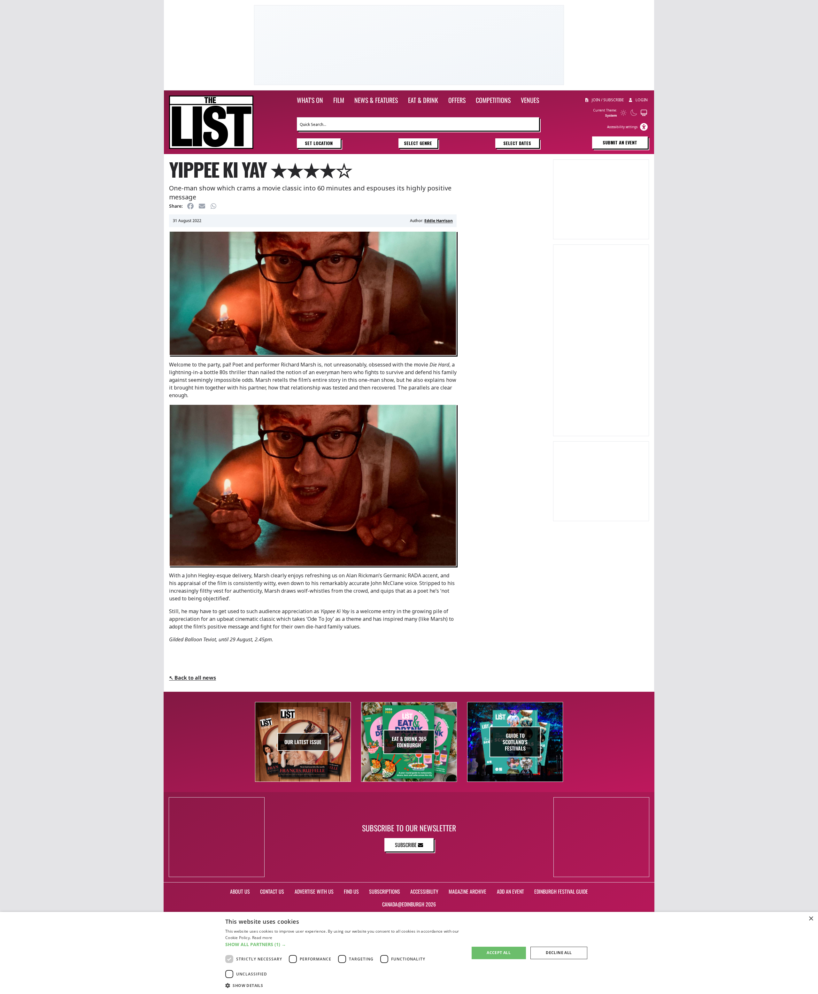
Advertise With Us (314, 891)
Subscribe (406, 845)
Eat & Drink (423, 100)
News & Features (376, 100)
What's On (310, 100)
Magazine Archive (467, 891)
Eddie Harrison (438, 220)
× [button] (810, 918)
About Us (240, 891)
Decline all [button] (559, 952)
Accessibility (424, 891)
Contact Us (272, 891)
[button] (343, 944)
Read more (262, 937)
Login (641, 100)
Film (338, 100)
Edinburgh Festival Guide (561, 891)
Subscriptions (384, 891)
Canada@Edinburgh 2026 (409, 904)
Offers (457, 100)
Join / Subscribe (607, 100)
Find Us (351, 891)
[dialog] (409, 953)
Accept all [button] (499, 952)
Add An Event (510, 891)
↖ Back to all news (192, 677)
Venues (530, 100)
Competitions (493, 100)
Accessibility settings (622, 127)
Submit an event (620, 142)
